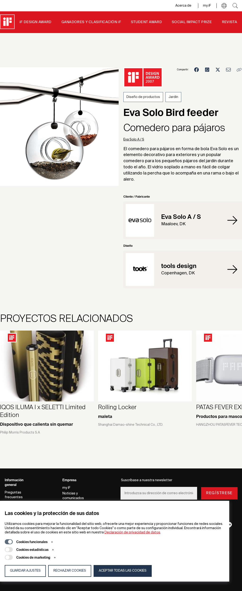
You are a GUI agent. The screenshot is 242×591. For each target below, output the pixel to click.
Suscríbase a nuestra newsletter (146, 480)
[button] (224, 5)
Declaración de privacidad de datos (132, 532)
